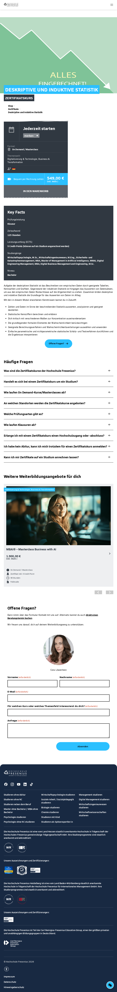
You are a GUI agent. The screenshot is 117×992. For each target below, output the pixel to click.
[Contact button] (110, 985)
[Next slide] (109, 592)
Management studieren (90, 794)
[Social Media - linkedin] (25, 784)
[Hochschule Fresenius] (11, 5)
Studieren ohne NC (13, 799)
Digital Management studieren (94, 799)
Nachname (72, 677)
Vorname (19, 677)
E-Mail (17, 691)
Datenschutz (10, 981)
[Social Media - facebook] (6, 784)
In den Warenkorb (35, 191)
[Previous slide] (98, 592)
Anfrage (18, 720)
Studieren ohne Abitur (15, 794)
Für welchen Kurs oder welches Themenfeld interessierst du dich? (52, 706)
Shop (10, 105)
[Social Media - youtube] (19, 784)
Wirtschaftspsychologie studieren (58, 794)
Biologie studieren (50, 807)
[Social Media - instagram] (12, 784)
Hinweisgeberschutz (14, 987)
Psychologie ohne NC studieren (19, 821)
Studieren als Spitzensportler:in (57, 821)
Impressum (9, 976)
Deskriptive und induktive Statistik (25, 112)
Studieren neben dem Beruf (17, 804)
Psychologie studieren (15, 816)
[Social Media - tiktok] (31, 784)
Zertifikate (13, 108)
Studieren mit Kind (50, 816)
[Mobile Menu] (111, 4)
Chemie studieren (50, 812)
